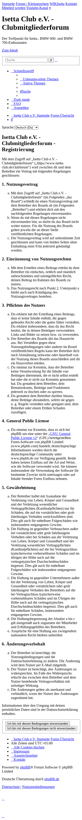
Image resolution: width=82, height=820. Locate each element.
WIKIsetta (57, 4)
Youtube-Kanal (37, 8)
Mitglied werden (14, 8)
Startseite (8, 4)
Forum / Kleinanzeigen (32, 4)
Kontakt (71, 4)
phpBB (25, 767)
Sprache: (8, 127)
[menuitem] (39, 79)
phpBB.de (51, 779)
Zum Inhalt (10, 50)
